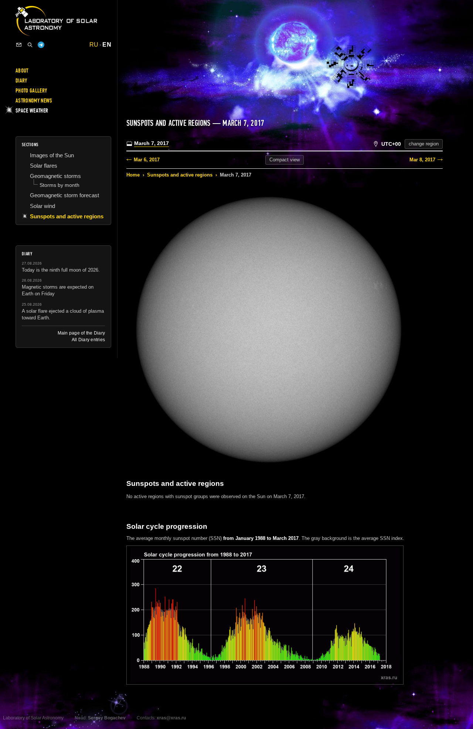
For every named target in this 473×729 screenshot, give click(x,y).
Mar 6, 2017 (147, 159)
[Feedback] (19, 44)
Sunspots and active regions (179, 175)
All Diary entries (88, 339)
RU (94, 45)
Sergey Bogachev (107, 717)
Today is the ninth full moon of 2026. (61, 270)
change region (424, 144)
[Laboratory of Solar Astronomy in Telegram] (41, 44)
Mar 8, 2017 (422, 159)
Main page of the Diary (81, 333)
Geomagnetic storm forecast (64, 195)
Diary (21, 80)
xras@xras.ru (171, 717)
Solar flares (43, 165)
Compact (284, 159)
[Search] (30, 44)
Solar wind (42, 206)
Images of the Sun (52, 155)
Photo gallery (31, 90)
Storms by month (59, 185)
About (22, 70)
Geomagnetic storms (55, 176)
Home (133, 175)
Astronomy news (34, 100)
